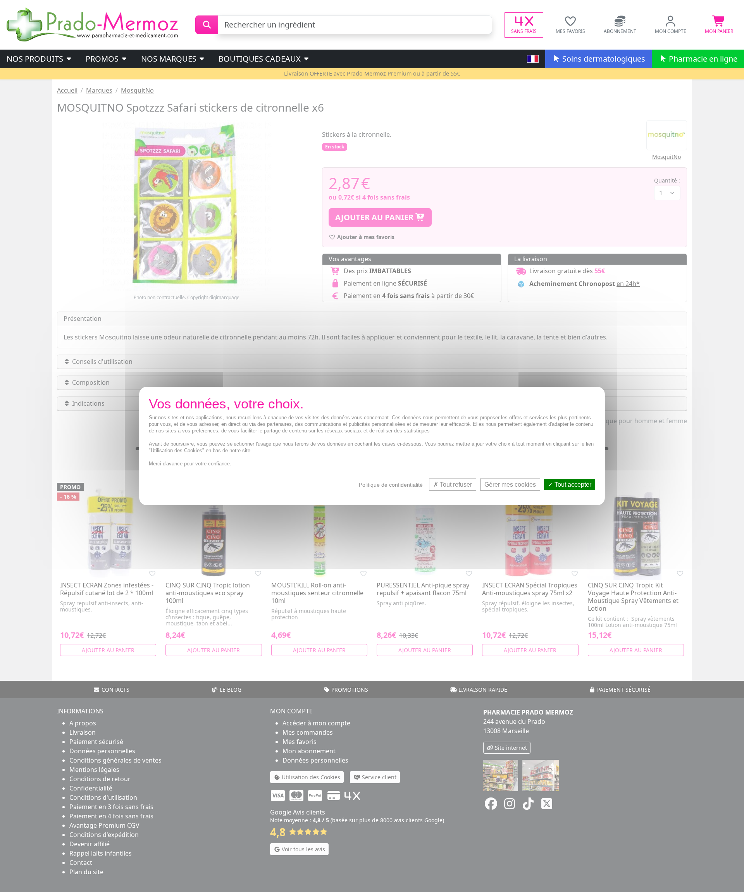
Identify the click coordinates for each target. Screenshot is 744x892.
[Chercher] (206, 24)
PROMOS (103, 58)
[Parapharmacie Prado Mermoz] (94, 24)
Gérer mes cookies (510, 484)
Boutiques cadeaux (261, 58)
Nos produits (36, 58)
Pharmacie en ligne (702, 58)
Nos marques (169, 58)
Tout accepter (572, 484)
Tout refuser (455, 484)
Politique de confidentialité (391, 485)
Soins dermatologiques (602, 58)
